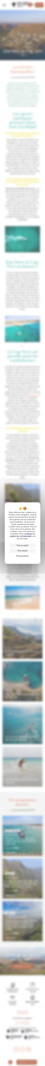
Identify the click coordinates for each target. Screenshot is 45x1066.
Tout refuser (22, 551)
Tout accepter (22, 545)
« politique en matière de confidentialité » (22, 535)
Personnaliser (22, 556)
